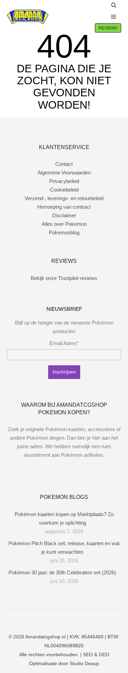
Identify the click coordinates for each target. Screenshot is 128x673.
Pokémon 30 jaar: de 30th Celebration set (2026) (62, 572)
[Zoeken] (114, 5)
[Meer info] (99, 16)
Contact (64, 164)
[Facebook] (48, 619)
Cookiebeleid (64, 190)
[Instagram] (59, 619)
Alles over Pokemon (64, 224)
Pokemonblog (64, 232)
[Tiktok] (79, 619)
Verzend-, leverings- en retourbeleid (64, 198)
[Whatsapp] (69, 619)
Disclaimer (64, 215)
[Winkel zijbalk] (99, 5)
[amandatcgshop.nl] (27, 17)
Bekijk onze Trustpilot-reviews (64, 278)
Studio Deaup (84, 663)
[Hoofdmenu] (114, 16)
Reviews (108, 28)
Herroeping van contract (64, 207)
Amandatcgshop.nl (45, 636)
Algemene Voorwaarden (64, 172)
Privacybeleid (64, 181)
